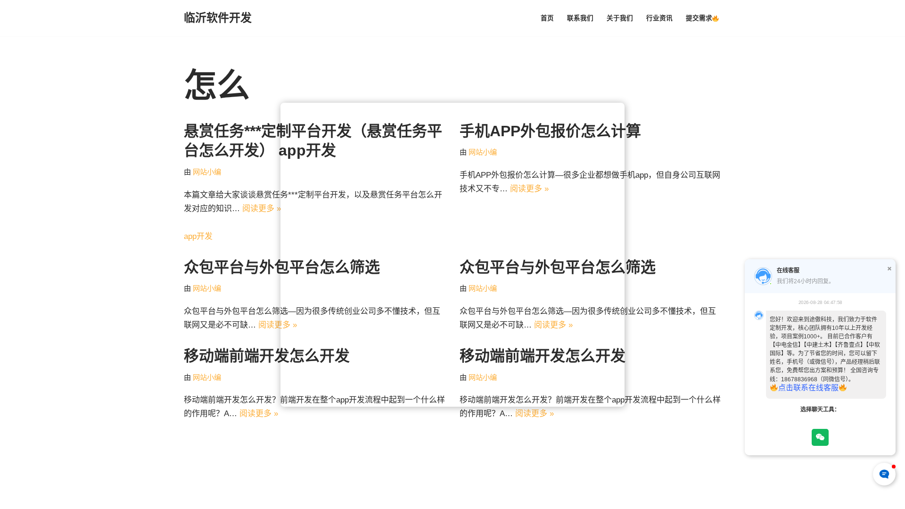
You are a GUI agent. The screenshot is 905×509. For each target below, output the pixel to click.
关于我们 (620, 18)
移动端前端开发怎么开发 (267, 355)
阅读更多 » (261, 208)
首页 (547, 18)
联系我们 (580, 18)
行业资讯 (659, 18)
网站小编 (207, 172)
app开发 (198, 236)
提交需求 (699, 18)
